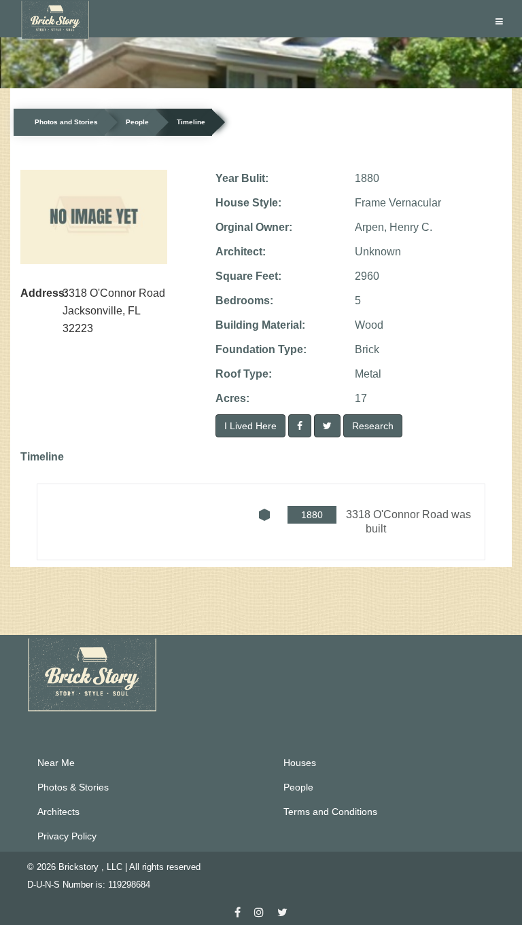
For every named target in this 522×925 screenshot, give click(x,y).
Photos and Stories (66, 122)
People (137, 122)
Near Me (56, 762)
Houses (299, 762)
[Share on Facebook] (299, 425)
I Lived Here (250, 425)
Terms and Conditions (330, 811)
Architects (58, 811)
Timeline (191, 122)
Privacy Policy (67, 836)
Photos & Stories (73, 787)
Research (373, 425)
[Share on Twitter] (327, 425)
